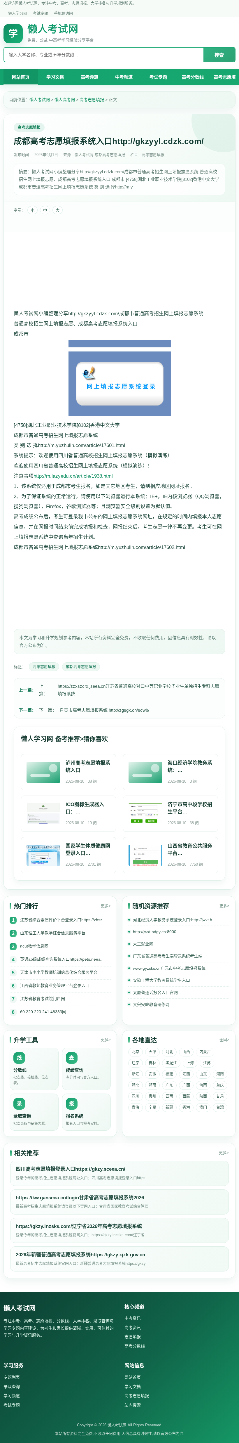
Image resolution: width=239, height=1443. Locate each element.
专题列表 (11, 1377)
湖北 (135, 1085)
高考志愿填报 (92, 99)
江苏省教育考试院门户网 (42, 998)
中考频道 (124, 77)
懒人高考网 (65, 99)
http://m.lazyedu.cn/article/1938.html (73, 476)
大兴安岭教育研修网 (151, 1004)
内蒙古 (205, 1051)
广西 (186, 1085)
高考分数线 (193, 77)
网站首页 (20, 77)
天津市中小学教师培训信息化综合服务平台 (59, 972)
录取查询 (11, 1386)
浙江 (135, 1074)
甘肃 (220, 1096)
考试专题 (40, 13)
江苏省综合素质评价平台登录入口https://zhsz (61, 919)
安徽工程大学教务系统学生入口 (161, 980)
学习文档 (55, 77)
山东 (203, 1074)
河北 (169, 1051)
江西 (186, 1074)
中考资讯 (132, 1318)
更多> (106, 906)
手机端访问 (63, 13)
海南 (203, 1085)
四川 (135, 1096)
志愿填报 (132, 1336)
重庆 (220, 1085)
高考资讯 (132, 1327)
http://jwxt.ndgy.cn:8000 (154, 931)
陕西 (203, 1096)
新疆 (169, 1107)
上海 (190, 1063)
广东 (169, 1085)
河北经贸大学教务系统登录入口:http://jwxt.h (172, 919)
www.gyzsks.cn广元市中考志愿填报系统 (169, 968)
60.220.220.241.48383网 (43, 1011)
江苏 (207, 1063)
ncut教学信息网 (34, 946)
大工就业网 (143, 944)
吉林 (152, 1063)
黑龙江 (171, 1063)
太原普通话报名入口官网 (155, 992)
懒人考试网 (39, 99)
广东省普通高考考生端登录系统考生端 (167, 956)
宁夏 (152, 1107)
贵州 (152, 1096)
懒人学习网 (17, 13)
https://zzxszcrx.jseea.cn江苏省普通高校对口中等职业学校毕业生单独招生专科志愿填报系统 (138, 690)
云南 (169, 1096)
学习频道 (11, 1395)
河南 (220, 1074)
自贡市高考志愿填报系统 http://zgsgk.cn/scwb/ (104, 710)
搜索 (219, 55)
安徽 (152, 1074)
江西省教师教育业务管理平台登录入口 (54, 985)
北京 (135, 1051)
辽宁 (135, 1063)
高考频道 (89, 77)
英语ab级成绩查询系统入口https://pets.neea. (61, 959)
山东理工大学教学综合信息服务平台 (52, 933)
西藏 (186, 1096)
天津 (152, 1051)
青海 (135, 1107)
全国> (224, 1039)
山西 (186, 1051)
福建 (169, 1074)
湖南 (152, 1085)
